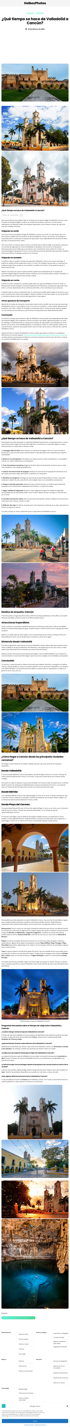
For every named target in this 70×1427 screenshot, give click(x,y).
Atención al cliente (59, 1383)
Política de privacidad (40, 1425)
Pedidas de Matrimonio (60, 1373)
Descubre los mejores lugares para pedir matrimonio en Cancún (44, 335)
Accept (35, 1421)
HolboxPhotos (35, 3)
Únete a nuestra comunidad (24, 1399)
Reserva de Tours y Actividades (59, 1367)
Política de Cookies (29, 1425)
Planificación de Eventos (60, 1378)
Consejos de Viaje (58, 1337)
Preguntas (30, 13)
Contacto (21, 1349)
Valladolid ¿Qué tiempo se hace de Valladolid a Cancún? (18, 1318)
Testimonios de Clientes (26, 1393)
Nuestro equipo (23, 1339)
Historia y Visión (24, 1344)
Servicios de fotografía (60, 1361)
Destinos (21, 1361)
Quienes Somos (23, 1334)
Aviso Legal (22, 1354)
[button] (67, 1406)
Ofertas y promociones (26, 1371)
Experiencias (23, 1366)
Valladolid (40, 13)
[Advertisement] (35, 50)
